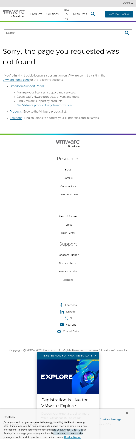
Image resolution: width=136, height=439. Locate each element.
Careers (68, 178)
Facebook (71, 305)
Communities (68, 186)
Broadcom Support (68, 255)
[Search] (127, 33)
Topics (68, 225)
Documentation (68, 263)
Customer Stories (68, 194)
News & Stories (68, 216)
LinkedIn (71, 312)
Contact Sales (71, 331)
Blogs (68, 170)
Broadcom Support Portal (27, 86)
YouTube (71, 325)
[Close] (127, 413)
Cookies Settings (110, 419)
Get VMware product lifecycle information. (45, 105)
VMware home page (16, 79)
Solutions (52, 14)
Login (126, 3)
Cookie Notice (72, 437)
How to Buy (66, 14)
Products (36, 14)
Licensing (68, 280)
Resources (80, 14)
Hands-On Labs (68, 271)
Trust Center (68, 233)
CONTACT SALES (119, 14)
